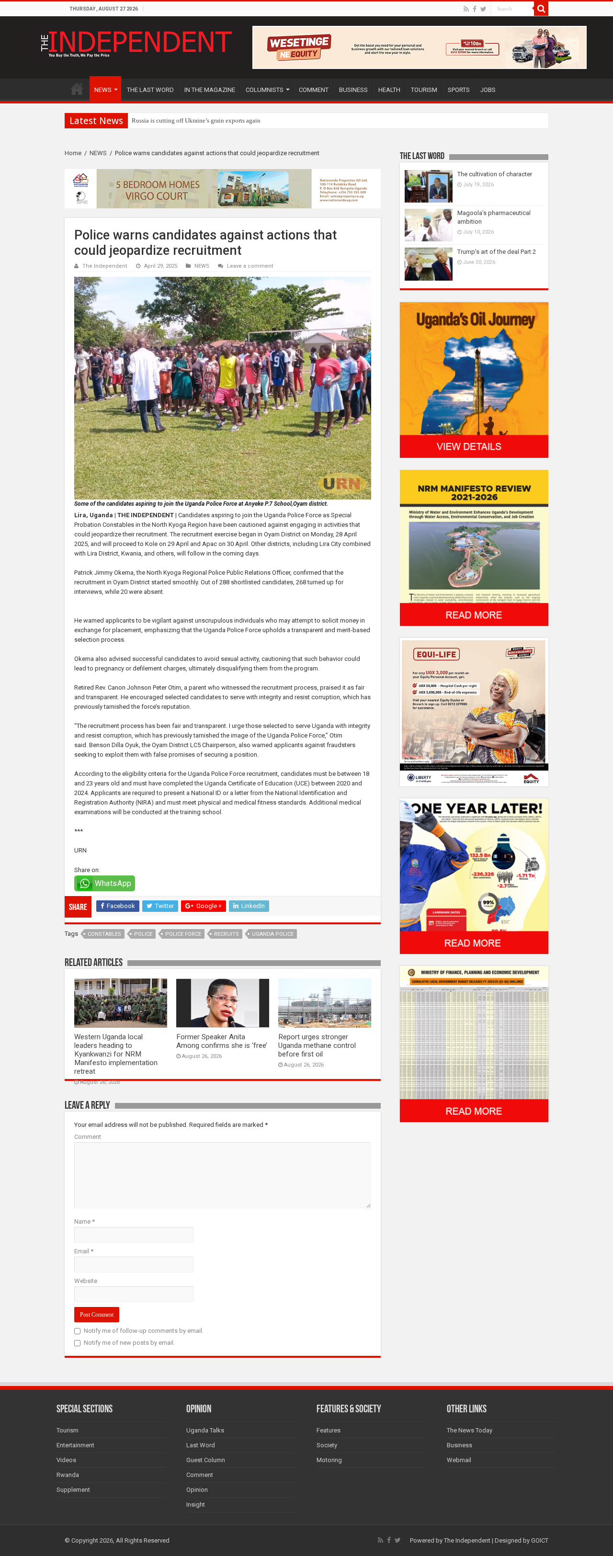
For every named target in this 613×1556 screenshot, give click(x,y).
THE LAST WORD (150, 89)
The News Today (469, 1430)
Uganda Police (273, 934)
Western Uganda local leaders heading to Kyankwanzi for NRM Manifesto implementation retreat (116, 1054)
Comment (87, 1136)
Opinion (197, 1489)
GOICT (539, 1540)
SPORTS (459, 89)
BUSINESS (353, 89)
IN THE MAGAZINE (209, 89)
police (143, 934)
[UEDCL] (474, 875)
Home (73, 153)
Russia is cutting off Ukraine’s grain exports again (196, 120)
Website (85, 1280)
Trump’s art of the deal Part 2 (496, 251)
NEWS (103, 89)
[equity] (474, 711)
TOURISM (424, 89)
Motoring (329, 1460)
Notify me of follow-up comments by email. (144, 1330)
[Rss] (466, 9)
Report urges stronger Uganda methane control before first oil (317, 1045)
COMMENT (314, 89)
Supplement (73, 1489)
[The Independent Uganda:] (135, 42)
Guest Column (205, 1460)
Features (329, 1430)
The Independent (104, 266)
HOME (77, 89)
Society (327, 1445)
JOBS (488, 89)
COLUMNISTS (265, 89)
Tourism (68, 1430)
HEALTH (389, 89)
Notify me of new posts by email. (129, 1342)
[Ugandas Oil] (474, 379)
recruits (226, 934)
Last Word (200, 1445)
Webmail (459, 1460)
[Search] (541, 8)
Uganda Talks (205, 1430)
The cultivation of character (494, 174)
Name (84, 1221)
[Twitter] (483, 9)
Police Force (183, 934)
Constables (104, 934)
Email (83, 1251)
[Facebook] (474, 9)
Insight (195, 1504)
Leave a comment (250, 266)
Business (459, 1445)
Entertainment (75, 1445)
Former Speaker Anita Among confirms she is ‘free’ (221, 1041)
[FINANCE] (474, 1043)
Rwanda (68, 1474)
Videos (66, 1460)
